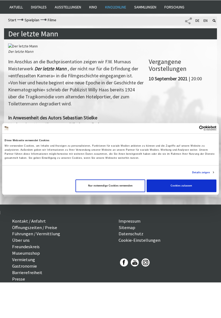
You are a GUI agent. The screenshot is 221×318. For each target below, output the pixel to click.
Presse (18, 279)
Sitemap (127, 227)
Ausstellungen (68, 7)
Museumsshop (26, 253)
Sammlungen (145, 7)
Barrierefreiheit (27, 272)
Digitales (39, 7)
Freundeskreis (26, 247)
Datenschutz (131, 234)
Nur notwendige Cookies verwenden (110, 185)
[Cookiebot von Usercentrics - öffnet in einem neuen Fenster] (192, 128)
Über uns (21, 240)
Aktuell (16, 7)
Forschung (174, 7)
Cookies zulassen (181, 185)
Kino (93, 7)
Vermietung (23, 259)
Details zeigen (201, 172)
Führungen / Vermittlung (36, 234)
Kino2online (115, 7)
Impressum (129, 221)
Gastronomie (24, 266)
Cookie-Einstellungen (139, 240)
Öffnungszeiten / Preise (34, 227)
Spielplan (32, 20)
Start (12, 20)
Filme (52, 20)
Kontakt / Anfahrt (29, 221)
